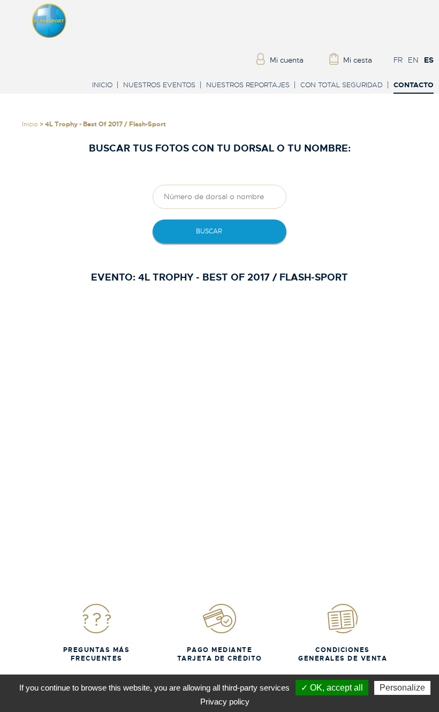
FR (398, 60)
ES (429, 60)
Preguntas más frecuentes (96, 654)
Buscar (209, 231)
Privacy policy (224, 701)
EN (413, 60)
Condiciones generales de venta (342, 654)
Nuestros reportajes (248, 84)
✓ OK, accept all (332, 687)
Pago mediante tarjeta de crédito (219, 654)
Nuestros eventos (159, 84)
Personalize (402, 687)
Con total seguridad (341, 84)
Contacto (413, 85)
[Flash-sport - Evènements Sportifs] (49, 36)
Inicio (102, 84)
